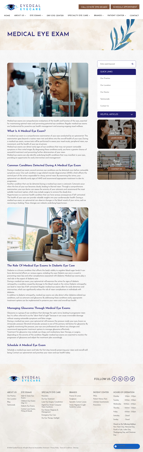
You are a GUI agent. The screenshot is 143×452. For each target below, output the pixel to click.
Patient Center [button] (116, 15)
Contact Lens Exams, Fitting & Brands (28, 410)
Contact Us (104, 106)
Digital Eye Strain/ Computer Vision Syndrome (51, 406)
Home (7, 16)
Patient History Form (100, 399)
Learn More (116, 138)
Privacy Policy (54, 448)
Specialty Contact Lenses (77, 402)
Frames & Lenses (75, 396)
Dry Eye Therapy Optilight (50, 418)
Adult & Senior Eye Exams (27, 397)
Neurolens (45, 396)
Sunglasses (72, 399)
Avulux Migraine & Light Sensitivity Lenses (77, 406)
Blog (8, 402)
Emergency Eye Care (49, 415)
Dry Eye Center (55, 16)
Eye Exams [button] (35, 15)
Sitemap (75, 448)
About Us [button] (19, 15)
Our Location (105, 85)
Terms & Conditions (66, 448)
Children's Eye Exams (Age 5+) (28, 402)
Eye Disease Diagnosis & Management (50, 411)
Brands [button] (98, 15)
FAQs (95, 396)
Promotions (97, 405)
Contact (134, 16)
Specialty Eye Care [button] (78, 15)
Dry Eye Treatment (48, 399)
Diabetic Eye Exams (28, 406)
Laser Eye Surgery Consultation (52, 402)
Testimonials (104, 99)
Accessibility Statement (42, 448)
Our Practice (105, 78)
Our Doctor (104, 92)
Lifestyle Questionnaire (101, 402)
